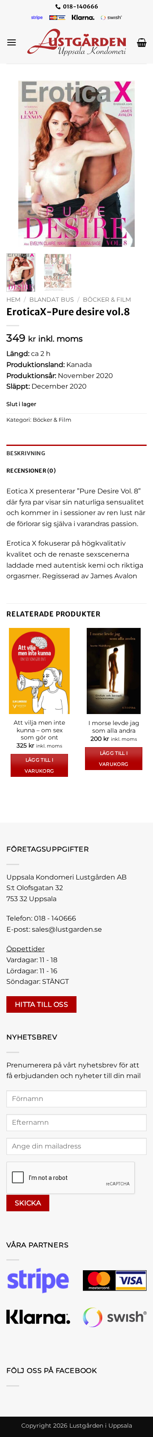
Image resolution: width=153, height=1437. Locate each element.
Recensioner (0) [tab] (31, 470)
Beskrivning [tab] (25, 453)
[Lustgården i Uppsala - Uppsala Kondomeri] (76, 42)
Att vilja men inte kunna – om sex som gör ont (39, 730)
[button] (11, 42)
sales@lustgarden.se (67, 929)
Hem (13, 299)
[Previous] (20, 163)
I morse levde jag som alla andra (113, 727)
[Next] (133, 163)
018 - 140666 (55, 918)
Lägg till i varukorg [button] (39, 765)
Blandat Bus (51, 299)
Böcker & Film (107, 299)
